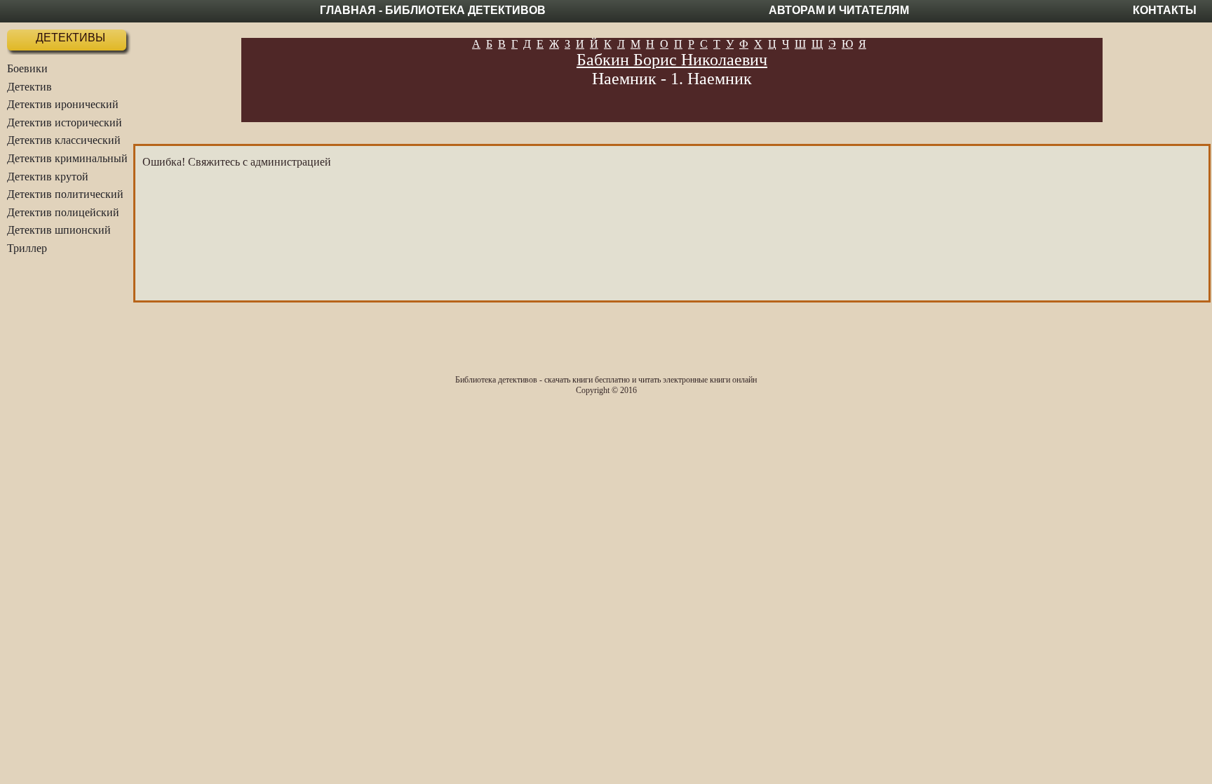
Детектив (29, 87)
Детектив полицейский (63, 212)
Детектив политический (65, 194)
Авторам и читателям (839, 10)
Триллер (27, 248)
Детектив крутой (47, 176)
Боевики (27, 68)
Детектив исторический (64, 122)
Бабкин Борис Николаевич (672, 60)
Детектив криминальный (67, 158)
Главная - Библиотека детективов (433, 10)
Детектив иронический (63, 104)
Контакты (1165, 10)
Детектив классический (64, 140)
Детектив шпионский (59, 230)
